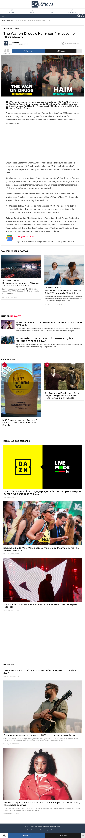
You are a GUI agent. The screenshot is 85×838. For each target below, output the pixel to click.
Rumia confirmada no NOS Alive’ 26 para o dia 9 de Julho (20, 284)
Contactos (54, 830)
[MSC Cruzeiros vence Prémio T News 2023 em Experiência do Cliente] (21, 390)
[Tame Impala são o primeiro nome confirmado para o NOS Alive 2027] (7, 324)
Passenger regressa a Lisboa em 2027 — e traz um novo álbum (39, 735)
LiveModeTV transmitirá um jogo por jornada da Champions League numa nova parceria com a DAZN (42, 492)
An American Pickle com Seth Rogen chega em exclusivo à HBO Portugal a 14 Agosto (62, 395)
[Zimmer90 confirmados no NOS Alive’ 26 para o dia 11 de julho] (64, 270)
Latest (12, 12)
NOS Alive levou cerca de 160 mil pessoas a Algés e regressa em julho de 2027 (44, 339)
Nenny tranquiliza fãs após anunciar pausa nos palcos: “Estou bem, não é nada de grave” (41, 803)
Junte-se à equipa (43, 830)
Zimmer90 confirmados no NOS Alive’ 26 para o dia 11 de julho (63, 291)
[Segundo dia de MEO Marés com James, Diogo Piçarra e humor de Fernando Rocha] (42, 523)
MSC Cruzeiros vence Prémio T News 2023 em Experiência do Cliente (19, 422)
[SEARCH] (78, 16)
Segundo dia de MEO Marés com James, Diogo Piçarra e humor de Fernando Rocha (41, 549)
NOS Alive (7, 280)
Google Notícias (25, 236)
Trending (72, 12)
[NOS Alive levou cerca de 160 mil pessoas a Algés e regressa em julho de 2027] (7, 340)
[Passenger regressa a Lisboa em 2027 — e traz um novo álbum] (42, 706)
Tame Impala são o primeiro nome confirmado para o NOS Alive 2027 (49, 323)
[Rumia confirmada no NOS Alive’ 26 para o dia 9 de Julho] (21, 266)
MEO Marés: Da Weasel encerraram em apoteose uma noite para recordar (40, 605)
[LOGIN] (82, 16)
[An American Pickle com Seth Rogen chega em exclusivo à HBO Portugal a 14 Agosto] (64, 376)
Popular (32, 12)
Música (15, 280)
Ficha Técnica (31, 830)
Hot (52, 12)
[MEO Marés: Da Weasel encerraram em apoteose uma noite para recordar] (42, 580)
